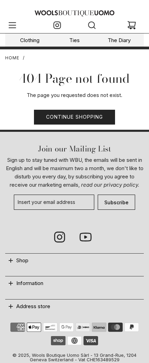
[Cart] (131, 26)
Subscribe (116, 202)
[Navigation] (12, 26)
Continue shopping (74, 117)
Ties (74, 40)
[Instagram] (57, 26)
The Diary (119, 40)
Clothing (30, 40)
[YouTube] (85, 237)
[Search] (91, 26)
